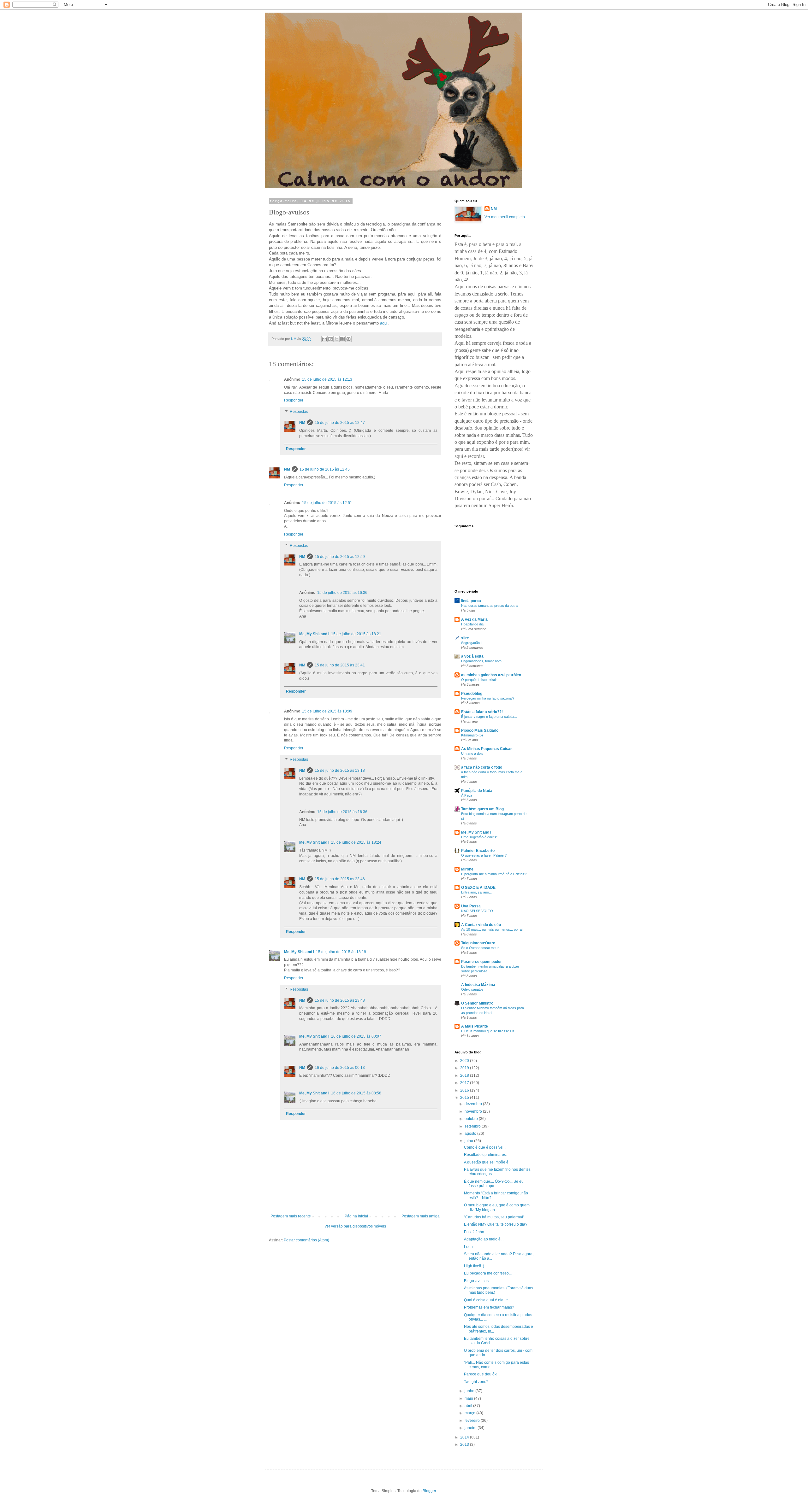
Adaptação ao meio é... (483, 1239)
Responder (293, 400)
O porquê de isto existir (479, 680)
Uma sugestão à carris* (479, 837)
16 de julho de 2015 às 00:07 (356, 1036)
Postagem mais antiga (420, 1216)
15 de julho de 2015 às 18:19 (341, 952)
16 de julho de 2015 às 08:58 (356, 1093)
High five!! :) (474, 1266)
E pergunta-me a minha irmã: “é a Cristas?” (494, 874)
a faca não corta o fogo (481, 767)
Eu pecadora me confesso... (488, 1273)
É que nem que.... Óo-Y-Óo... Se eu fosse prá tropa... (494, 1183)
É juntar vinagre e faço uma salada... (489, 716)
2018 (465, 1075)
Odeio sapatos (472, 989)
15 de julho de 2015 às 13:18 (340, 770)
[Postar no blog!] (330, 339)
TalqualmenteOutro (478, 943)
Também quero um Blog (482, 809)
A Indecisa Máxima (478, 984)
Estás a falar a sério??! (482, 712)
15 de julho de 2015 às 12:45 (325, 469)
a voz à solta (472, 656)
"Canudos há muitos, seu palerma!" (494, 1217)
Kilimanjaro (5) (472, 735)
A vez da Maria (474, 619)
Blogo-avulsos (476, 1281)
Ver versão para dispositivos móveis (355, 1226)
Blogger (429, 1491)
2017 (465, 1083)
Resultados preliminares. (485, 1154)
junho (470, 1391)
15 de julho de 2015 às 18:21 (356, 634)
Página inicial (356, 1216)
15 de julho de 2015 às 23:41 (340, 665)
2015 (465, 1097)
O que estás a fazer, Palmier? (484, 855)
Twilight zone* (476, 1382)
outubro (472, 1118)
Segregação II (472, 643)
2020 (465, 1060)
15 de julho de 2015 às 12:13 (327, 379)
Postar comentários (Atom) (306, 1240)
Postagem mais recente (290, 1216)
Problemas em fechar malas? (489, 1307)
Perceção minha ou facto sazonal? (487, 698)
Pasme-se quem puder (481, 961)
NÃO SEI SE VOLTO (477, 911)
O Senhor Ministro (477, 1003)
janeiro (471, 1428)
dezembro (474, 1104)
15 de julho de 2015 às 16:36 (342, 592)
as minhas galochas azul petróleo (491, 675)
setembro (473, 1126)
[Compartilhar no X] (336, 339)
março (470, 1413)
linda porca (471, 601)
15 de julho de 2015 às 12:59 (340, 556)
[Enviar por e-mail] (324, 339)
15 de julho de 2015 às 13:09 (327, 711)
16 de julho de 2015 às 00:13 (340, 1067)
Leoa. (469, 1247)
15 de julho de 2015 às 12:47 (340, 422)
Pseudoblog (471, 693)
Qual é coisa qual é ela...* (486, 1300)
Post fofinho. (474, 1232)
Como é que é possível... (485, 1147)
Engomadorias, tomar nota (481, 661)
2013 (465, 1444)
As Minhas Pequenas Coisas (487, 749)
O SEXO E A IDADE (478, 887)
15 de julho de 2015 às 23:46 (340, 879)
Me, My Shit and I (314, 634)
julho (469, 1141)
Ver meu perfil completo (504, 217)
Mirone (467, 869)
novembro (474, 1111)
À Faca (466, 795)
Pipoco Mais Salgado (479, 730)
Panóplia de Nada (476, 790)
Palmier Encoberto (478, 850)
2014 (465, 1437)
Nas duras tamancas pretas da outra (489, 605)
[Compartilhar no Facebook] (342, 339)
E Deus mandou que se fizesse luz (487, 1031)
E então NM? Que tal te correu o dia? (495, 1224)
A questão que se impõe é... (487, 1162)
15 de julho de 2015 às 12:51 (327, 503)
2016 (465, 1090)
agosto (471, 1133)
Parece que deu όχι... (482, 1374)
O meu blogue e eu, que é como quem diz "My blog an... (497, 1207)
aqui (384, 323)
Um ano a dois (472, 753)
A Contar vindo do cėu (481, 925)
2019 (465, 1068)
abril (469, 1405)
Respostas (299, 411)
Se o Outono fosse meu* (480, 948)
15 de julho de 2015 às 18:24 (356, 842)
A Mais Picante (474, 1026)
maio (469, 1398)
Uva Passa (471, 906)
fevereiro (473, 1420)
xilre (465, 638)
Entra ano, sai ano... (476, 892)
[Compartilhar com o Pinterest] (348, 339)
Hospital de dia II (473, 624)
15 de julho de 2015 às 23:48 (340, 1000)
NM (302, 422)
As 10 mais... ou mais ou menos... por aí (492, 929)
